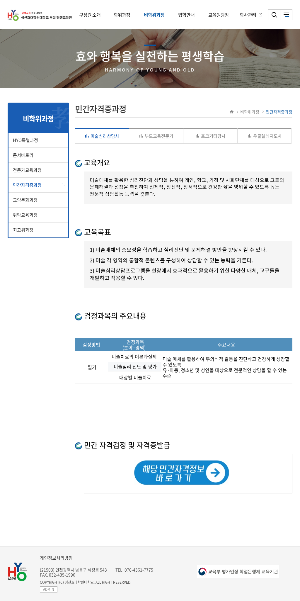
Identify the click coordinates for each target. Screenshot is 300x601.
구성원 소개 (89, 14)
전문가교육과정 (27, 170)
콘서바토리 (23, 155)
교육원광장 (218, 14)
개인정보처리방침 (56, 558)
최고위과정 (23, 230)
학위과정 (122, 14)
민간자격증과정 (27, 185)
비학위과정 (154, 14)
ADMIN (48, 589)
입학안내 (186, 14)
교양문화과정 (25, 200)
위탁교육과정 (25, 215)
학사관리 (248, 14)
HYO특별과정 (25, 140)
